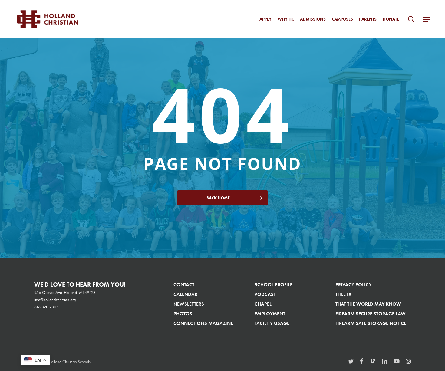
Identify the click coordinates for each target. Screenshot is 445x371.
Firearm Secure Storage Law (370, 313)
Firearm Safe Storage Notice (370, 323)
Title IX (343, 294)
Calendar (185, 294)
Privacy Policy (353, 284)
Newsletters (188, 304)
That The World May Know (368, 304)
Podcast (265, 294)
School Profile (273, 284)
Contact (183, 284)
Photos (182, 313)
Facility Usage (272, 323)
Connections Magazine (203, 323)
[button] (426, 19)
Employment (270, 313)
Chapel (263, 304)
